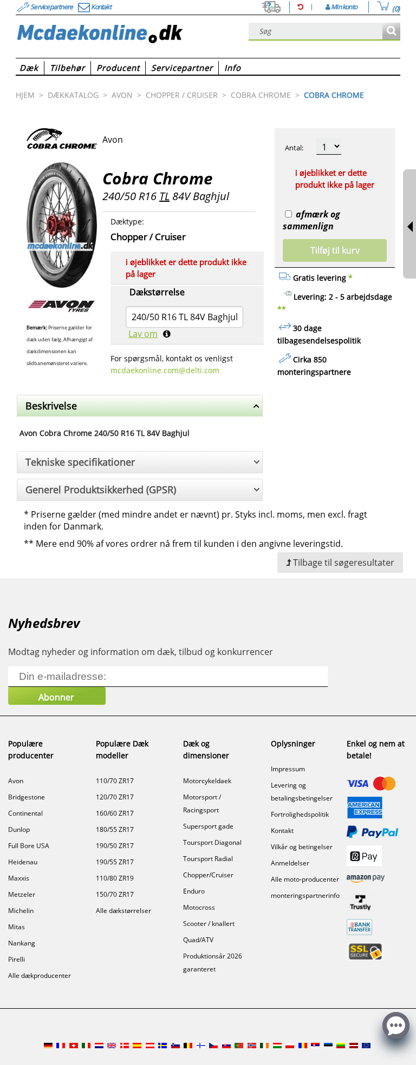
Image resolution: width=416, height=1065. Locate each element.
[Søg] (391, 32)
